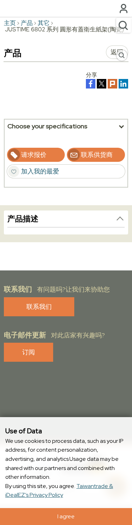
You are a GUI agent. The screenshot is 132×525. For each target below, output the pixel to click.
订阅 (28, 352)
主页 (10, 23)
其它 (44, 23)
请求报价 (33, 155)
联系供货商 (97, 155)
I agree (66, 516)
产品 (27, 23)
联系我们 (39, 307)
